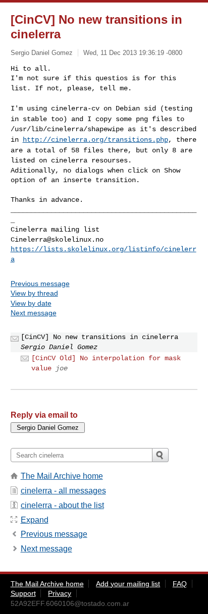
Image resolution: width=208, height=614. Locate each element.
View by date (31, 303)
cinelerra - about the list (62, 505)
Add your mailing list (128, 584)
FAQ (180, 584)
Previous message (40, 284)
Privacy (59, 593)
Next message (34, 313)
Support (23, 593)
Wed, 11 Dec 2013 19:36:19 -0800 (132, 53)
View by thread (34, 293)
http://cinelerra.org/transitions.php (95, 140)
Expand (34, 520)
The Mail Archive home (62, 476)
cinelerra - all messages (63, 490)
